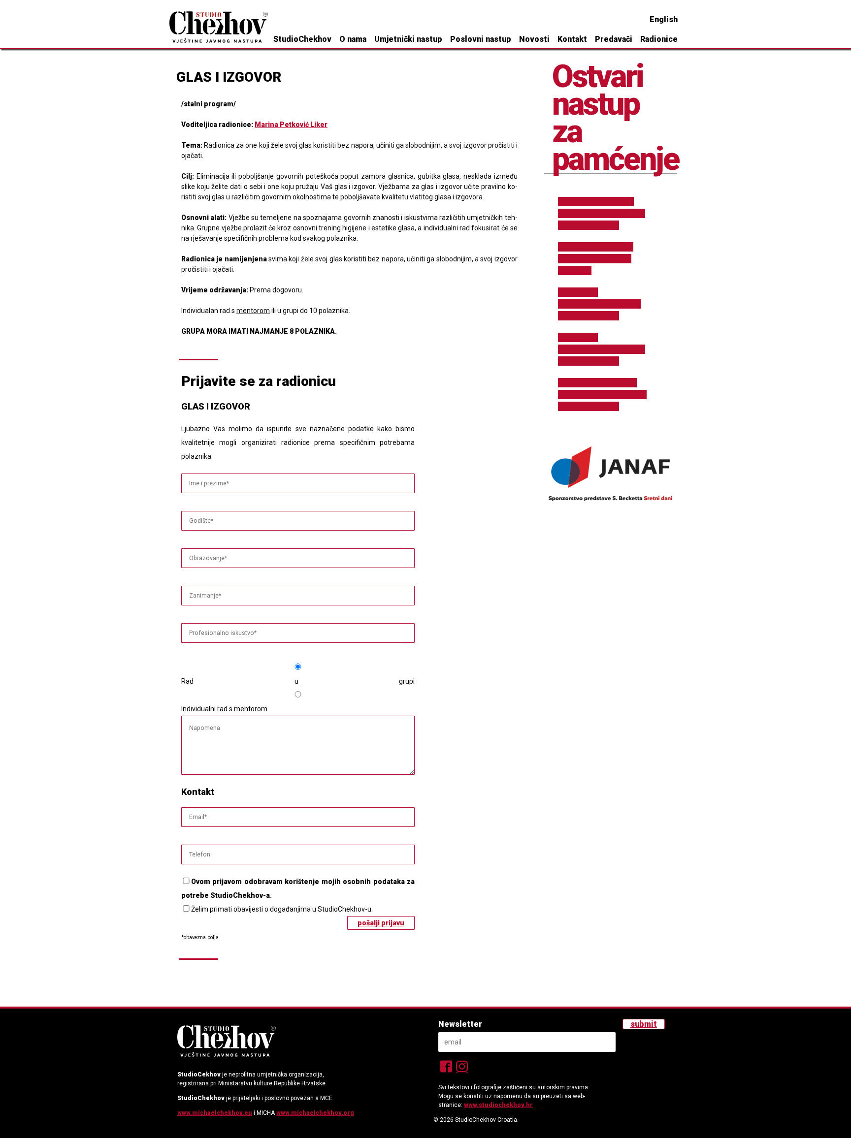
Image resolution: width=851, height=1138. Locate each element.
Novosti (534, 39)
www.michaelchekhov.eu (214, 1112)
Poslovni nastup (480, 39)
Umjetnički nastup (408, 39)
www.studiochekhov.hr (498, 1105)
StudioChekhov (302, 39)
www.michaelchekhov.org (315, 1112)
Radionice (659, 39)
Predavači (613, 39)
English (664, 19)
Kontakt (572, 39)
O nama (352, 39)
